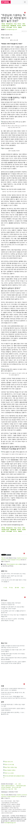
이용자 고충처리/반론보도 (8, 785)
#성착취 (19, 25)
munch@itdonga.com (10, 822)
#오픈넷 (3, 27)
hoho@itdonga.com (11, 29)
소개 (16, 784)
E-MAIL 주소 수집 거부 (7, 789)
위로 (11, 587)
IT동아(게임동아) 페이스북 (13, 564)
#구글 (15, 23)
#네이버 (19, 23)
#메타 (23, 23)
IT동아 (2, 558)
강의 (2, 702)
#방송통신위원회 (5, 25)
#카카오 (15, 27)
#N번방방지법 (9, 23)
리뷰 (2, 686)
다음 (22, 587)
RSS (16, 789)
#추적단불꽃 (9, 27)
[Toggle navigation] (25, 2)
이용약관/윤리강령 (21, 785)
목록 (17, 587)
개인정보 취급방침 (6, 787)
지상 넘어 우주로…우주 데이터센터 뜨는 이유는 (13, 573)
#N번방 (3, 23)
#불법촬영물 (13, 25)
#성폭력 (24, 25)
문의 (20, 784)
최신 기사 (4, 643)
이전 (5, 587)
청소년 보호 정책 (16, 787)
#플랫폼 (20, 27)
